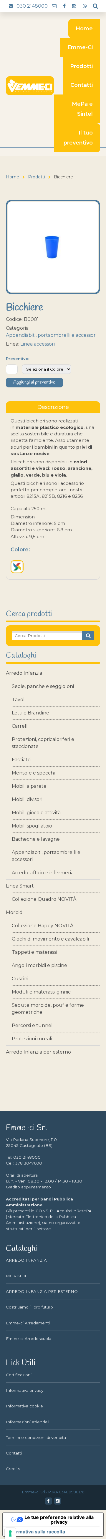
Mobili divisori (27, 799)
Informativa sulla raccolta (36, 1532)
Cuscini (20, 978)
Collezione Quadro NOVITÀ (44, 899)
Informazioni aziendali (27, 1421)
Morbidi (15, 912)
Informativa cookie (24, 1406)
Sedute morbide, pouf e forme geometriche (48, 1008)
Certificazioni (19, 1374)
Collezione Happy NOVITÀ (42, 925)
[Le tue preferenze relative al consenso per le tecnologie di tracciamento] (10, 1533)
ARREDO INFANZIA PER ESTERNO (42, 1291)
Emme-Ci (80, 47)
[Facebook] (48, 1501)
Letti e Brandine (30, 713)
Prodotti (81, 66)
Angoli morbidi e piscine (39, 965)
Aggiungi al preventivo (34, 382)
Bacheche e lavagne (36, 839)
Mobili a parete (29, 786)
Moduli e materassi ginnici (42, 992)
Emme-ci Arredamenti (28, 1323)
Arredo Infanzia (24, 673)
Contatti (81, 85)
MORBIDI (16, 1275)
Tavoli (19, 699)
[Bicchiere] (53, 247)
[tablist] (53, 407)
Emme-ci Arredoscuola (28, 1338)
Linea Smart (20, 886)
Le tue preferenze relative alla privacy (59, 1519)
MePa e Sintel (82, 109)
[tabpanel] (53, 496)
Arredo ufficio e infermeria (43, 872)
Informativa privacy (24, 1390)
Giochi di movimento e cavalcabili (50, 939)
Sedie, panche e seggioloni (43, 686)
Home (84, 28)
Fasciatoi (22, 759)
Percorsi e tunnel (32, 1025)
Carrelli (20, 726)
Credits (13, 1468)
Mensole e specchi (33, 773)
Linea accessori (37, 344)
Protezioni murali (32, 1039)
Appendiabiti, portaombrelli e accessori (46, 856)
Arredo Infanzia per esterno (38, 1052)
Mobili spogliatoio (32, 826)
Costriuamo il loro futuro (29, 1307)
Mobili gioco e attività (36, 812)
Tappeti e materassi (34, 952)
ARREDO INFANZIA (26, 1260)
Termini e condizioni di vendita (36, 1437)
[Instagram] (57, 1501)
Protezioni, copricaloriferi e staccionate (43, 743)
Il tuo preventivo (78, 138)
